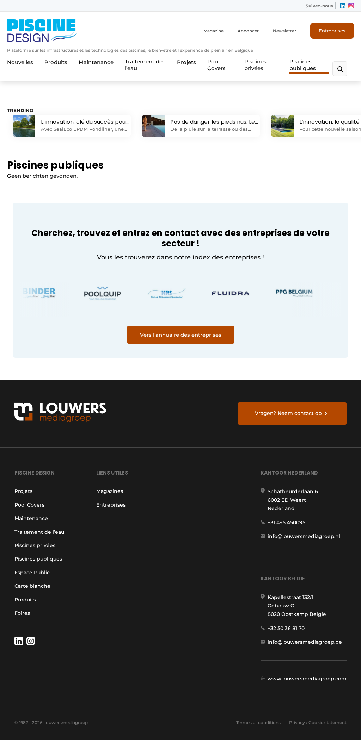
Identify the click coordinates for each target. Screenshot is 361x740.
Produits (55, 62)
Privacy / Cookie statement (318, 722)
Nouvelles (20, 62)
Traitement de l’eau (144, 65)
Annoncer (248, 30)
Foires (22, 613)
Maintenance (96, 62)
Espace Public (32, 572)
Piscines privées (255, 65)
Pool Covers (216, 65)
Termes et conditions (258, 722)
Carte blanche (32, 586)
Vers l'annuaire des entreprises (180, 334)
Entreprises (332, 30)
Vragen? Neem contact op (288, 413)
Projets (186, 62)
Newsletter (284, 30)
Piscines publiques (302, 65)
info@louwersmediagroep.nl (304, 536)
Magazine (213, 30)
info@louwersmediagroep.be (305, 642)
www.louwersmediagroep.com (307, 678)
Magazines (109, 491)
